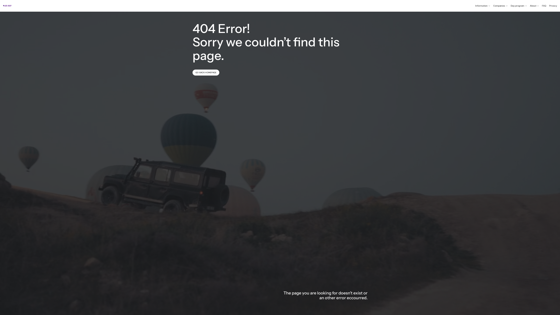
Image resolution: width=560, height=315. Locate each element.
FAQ (544, 5)
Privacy (553, 5)
